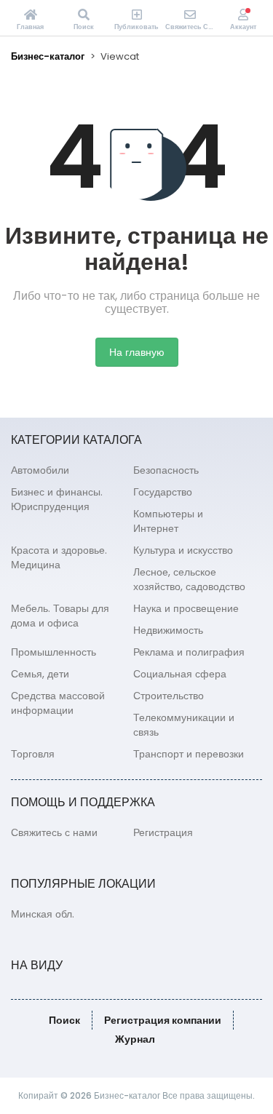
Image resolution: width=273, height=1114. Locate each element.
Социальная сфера (179, 674)
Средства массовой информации (58, 702)
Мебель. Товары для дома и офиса (60, 615)
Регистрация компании (162, 1020)
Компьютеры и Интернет (168, 521)
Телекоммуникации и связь (183, 724)
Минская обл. (42, 914)
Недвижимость (168, 630)
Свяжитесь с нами (54, 832)
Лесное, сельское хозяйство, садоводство (189, 579)
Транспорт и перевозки (188, 754)
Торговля (33, 754)
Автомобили (40, 470)
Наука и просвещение (186, 608)
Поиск (64, 1020)
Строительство (168, 695)
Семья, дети (40, 674)
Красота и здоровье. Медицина (59, 557)
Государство (162, 492)
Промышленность (53, 652)
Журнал (135, 1039)
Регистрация (163, 832)
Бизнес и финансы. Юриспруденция (57, 499)
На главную (137, 352)
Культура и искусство (183, 550)
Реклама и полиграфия (189, 652)
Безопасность (166, 470)
